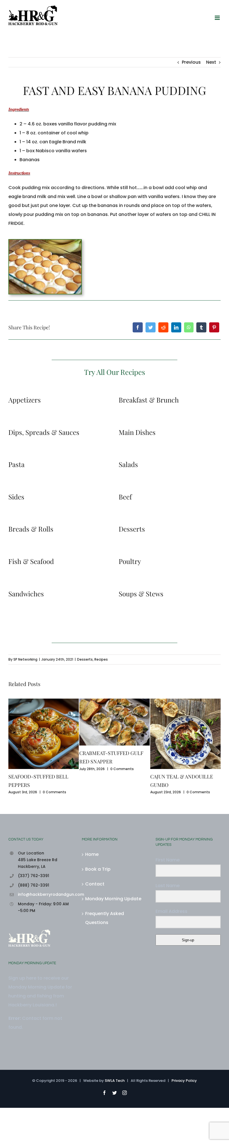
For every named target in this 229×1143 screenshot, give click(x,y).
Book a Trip (98, 869)
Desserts (85, 659)
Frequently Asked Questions (104, 918)
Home (92, 854)
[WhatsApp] (189, 327)
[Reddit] (163, 327)
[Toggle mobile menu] (218, 18)
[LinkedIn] (176, 327)
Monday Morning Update (113, 899)
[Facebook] (137, 327)
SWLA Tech (115, 1080)
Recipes (101, 659)
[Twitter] (150, 327)
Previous (191, 62)
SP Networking (25, 659)
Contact (94, 884)
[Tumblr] (201, 327)
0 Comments (54, 792)
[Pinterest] (214, 327)
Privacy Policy (184, 1080)
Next (211, 62)
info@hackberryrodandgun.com (46, 894)
